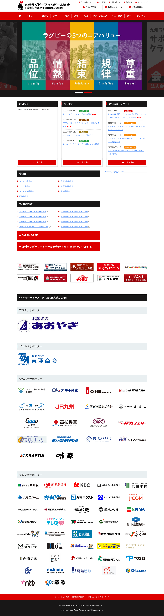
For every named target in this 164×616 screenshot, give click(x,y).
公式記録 (102, 2)
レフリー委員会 (25, 181)
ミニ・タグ (117, 16)
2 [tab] (88, 92)
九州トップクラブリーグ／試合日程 (77, 114)
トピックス (31, 16)
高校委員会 (23, 196)
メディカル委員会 (26, 191)
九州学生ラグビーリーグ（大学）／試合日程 (81, 144)
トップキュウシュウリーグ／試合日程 (78, 135)
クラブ (56, 16)
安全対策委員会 (67, 181)
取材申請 (129, 2)
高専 (76, 16)
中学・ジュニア (100, 16)
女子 (129, 16)
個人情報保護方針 (78, 597)
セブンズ (141, 16)
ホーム (20, 16)
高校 (86, 16)
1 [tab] (79, 92)
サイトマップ (142, 2)
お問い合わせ (116, 2)
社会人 (45, 16)
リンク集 (66, 597)
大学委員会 (65, 191)
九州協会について (87, 2)
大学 (67, 16)
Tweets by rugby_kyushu (114, 171)
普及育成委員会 (67, 186)
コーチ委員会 (24, 186)
